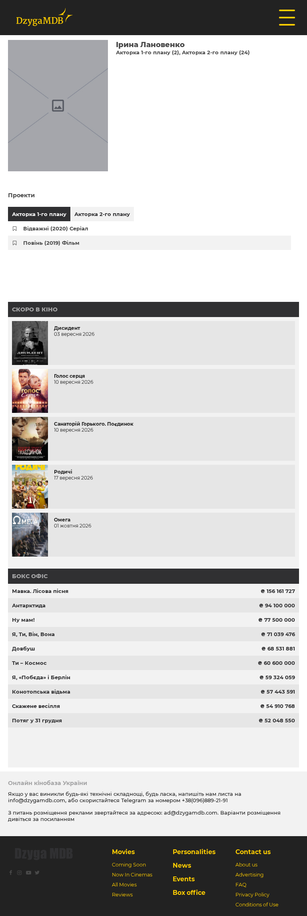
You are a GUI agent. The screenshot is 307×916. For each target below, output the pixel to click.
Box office (189, 892)
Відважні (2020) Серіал (55, 228)
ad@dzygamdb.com (190, 812)
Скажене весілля (36, 706)
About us (246, 865)
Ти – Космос (29, 663)
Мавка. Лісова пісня (40, 591)
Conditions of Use (257, 905)
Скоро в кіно (35, 309)
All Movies (124, 885)
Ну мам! (23, 620)
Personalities (194, 852)
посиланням (57, 819)
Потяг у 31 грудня (37, 720)
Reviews (122, 895)
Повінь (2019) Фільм (51, 243)
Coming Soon (129, 865)
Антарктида (29, 605)
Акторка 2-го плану (102, 214)
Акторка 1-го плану (39, 214)
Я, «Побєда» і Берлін (41, 677)
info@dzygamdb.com (36, 800)
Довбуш (23, 648)
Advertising (249, 875)
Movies (123, 852)
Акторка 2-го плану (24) (216, 52)
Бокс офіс (30, 576)
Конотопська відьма (41, 691)
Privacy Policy (252, 895)
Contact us (253, 852)
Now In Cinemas (132, 875)
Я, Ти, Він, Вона (33, 634)
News (182, 865)
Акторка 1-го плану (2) (147, 52)
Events (184, 879)
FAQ (240, 885)
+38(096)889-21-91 (205, 800)
